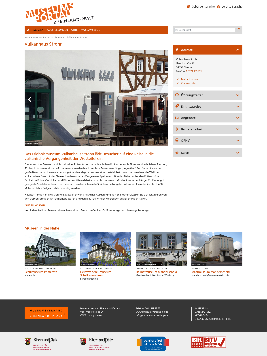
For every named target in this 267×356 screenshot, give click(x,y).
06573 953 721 (194, 71)
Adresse (187, 50)
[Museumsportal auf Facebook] (137, 323)
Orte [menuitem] (74, 30)
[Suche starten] (239, 30)
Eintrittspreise (191, 107)
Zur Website (188, 83)
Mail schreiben (189, 79)
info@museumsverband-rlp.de (152, 316)
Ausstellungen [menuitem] (57, 30)
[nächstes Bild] (162, 100)
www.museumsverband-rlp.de (152, 312)
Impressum (201, 309)
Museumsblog (90, 30)
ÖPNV (185, 141)
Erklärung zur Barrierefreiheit (214, 319)
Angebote (188, 118)
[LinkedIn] (142, 323)
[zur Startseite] (28, 30)
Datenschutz (203, 312)
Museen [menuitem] (38, 30)
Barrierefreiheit (192, 130)
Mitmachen (201, 316)
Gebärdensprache (203, 6)
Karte (185, 153)
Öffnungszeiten (192, 95)
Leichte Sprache (231, 6)
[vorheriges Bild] (30, 100)
